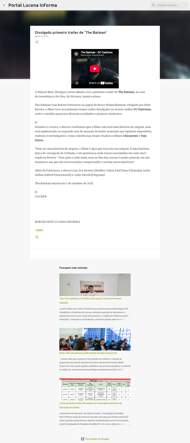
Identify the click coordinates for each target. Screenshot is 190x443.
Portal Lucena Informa (32, 5)
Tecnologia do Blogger (96, 439)
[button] (36, 42)
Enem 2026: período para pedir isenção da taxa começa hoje (88, 353)
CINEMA (39, 230)
